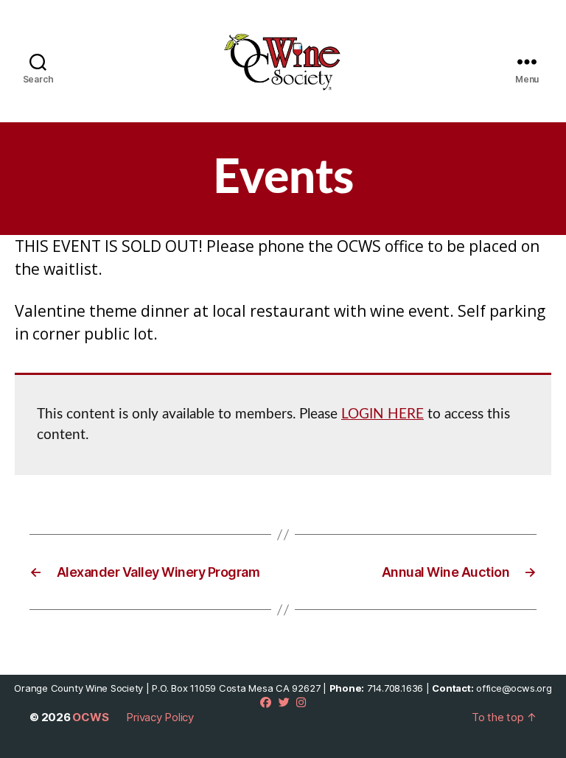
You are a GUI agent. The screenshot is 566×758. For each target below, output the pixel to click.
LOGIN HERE (382, 414)
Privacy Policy (160, 717)
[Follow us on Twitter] (284, 702)
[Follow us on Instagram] (301, 702)
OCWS (90, 717)
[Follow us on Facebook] (265, 702)
